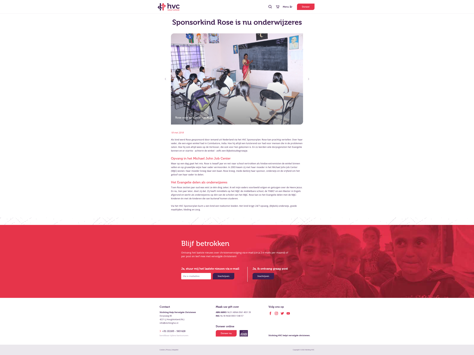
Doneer (306, 6)
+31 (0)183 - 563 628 (174, 331)
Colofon (162, 350)
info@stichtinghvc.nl (169, 323)
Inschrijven (223, 276)
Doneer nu (226, 333)
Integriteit (175, 350)
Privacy (168, 350)
